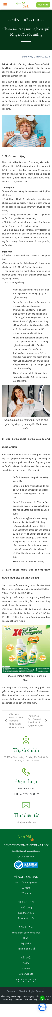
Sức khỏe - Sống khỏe (26, 882)
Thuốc (26, 938)
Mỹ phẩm (26, 943)
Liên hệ (26, 968)
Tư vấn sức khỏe (26, 918)
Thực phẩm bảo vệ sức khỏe (26, 932)
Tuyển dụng (26, 907)
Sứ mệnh (26, 887)
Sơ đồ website (26, 973)
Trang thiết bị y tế (26, 948)
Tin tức (26, 963)
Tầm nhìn (26, 893)
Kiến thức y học (26, 913)
